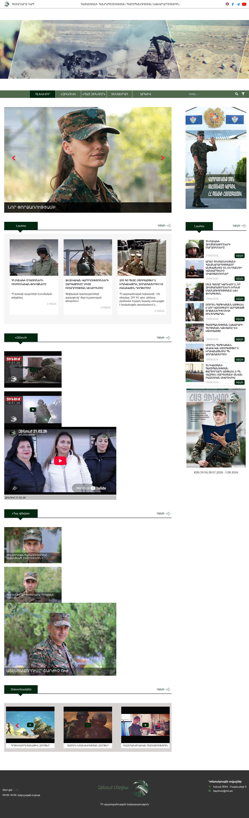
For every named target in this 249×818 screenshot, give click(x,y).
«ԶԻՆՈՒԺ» (68, 94)
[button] (161, 158)
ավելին (162, 225)
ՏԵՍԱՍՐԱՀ (119, 94)
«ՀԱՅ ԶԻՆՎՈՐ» (93, 94)
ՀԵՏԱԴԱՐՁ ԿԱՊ (23, 4)
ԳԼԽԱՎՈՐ (42, 94)
